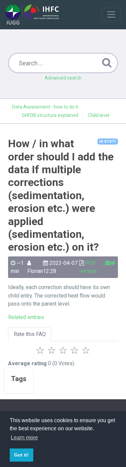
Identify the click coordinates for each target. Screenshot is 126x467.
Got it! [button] (21, 455)
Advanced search (63, 78)
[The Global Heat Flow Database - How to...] (32, 14)
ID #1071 (107, 141)
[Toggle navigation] (111, 14)
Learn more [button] (24, 437)
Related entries (26, 317)
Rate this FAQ (30, 334)
